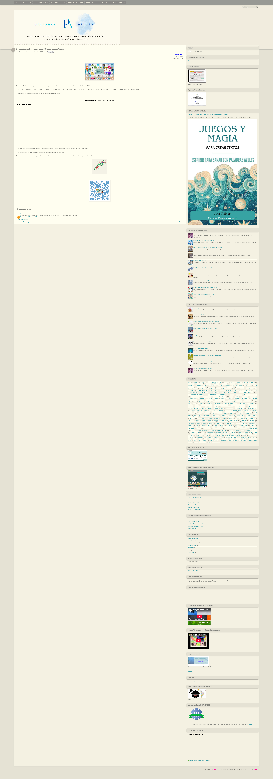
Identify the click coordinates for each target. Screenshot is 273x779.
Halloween (229, 398)
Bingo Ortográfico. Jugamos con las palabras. (203, 240)
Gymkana (222, 398)
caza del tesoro (240, 413)
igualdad (247, 426)
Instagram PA (191, 671)
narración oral (234, 433)
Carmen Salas (22, 51)
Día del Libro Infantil (215, 392)
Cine (205, 385)
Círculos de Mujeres (221, 387)
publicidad (209, 437)
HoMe (17, 2)
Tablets (210, 406)
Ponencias (209, 403)
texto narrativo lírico (233, 440)
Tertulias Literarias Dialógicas (227, 406)
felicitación (190, 425)
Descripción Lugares (192, 388)
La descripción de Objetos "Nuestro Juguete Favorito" (205, 328)
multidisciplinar (201, 433)
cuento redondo (201, 418)
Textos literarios (204, 410)
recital (221, 437)
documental (216, 420)
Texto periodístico (239, 408)
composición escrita (250, 415)
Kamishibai (239, 400)
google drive (244, 425)
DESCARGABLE (240, 387)
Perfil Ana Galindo (192, 60)
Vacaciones (228, 410)
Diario (235, 388)
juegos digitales (243, 428)
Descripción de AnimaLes (199, 335)
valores (195, 442)
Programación (218, 403)
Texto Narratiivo (206, 408)
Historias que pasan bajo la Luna (195, 526)
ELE (224, 392)
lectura (193, 430)
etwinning (211, 423)
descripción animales (250, 418)
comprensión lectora (193, 416)
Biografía (190, 385)
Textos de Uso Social (252, 408)
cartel (231, 413)
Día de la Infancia (214, 390)
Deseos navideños (227, 388)
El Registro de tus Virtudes (199, 260)
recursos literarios (245, 437)
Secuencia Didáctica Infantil (221, 405)
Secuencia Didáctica (206, 405)
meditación (225, 432)
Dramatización (250, 388)
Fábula (236, 396)
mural (208, 433)
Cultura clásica (211, 387)
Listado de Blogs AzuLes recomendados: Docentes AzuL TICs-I (207, 274)
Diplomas (242, 388)
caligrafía (199, 413)
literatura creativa (195, 432)
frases (216, 425)
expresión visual (252, 423)
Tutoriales (221, 410)
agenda (190, 412)
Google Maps (202, 398)
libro (242, 430)
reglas (194, 438)
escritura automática (223, 421)
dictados (197, 420)
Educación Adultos (232, 392)
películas (213, 435)
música (218, 433)
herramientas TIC (228, 427)
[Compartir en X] (52, 52)
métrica (213, 433)
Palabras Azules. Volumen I (194, 521)
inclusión (253, 426)
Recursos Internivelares (193, 507)
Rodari (196, 405)
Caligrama (199, 385)
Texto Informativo (253, 406)
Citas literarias (213, 385)
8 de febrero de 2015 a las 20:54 (28, 216)
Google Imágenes (192, 398)
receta (215, 437)
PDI (254, 401)
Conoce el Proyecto (75, 2)
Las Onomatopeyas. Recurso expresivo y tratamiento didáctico (207, 247)
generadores (229, 425)
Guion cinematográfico (213, 398)
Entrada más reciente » (173, 222)
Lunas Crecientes (192, 528)
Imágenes (237, 398)
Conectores (227, 385)
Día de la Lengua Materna (226, 390)
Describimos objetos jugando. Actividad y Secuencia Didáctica (207, 355)
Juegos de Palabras (220, 400)
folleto (197, 425)
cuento (192, 418)
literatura (255, 430)
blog (256, 412)
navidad (242, 434)
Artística (253, 382)
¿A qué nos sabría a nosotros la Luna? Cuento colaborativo (206, 280)
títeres (250, 440)
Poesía (27, 51)
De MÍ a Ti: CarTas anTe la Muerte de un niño (203, 253)
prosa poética (252, 435)
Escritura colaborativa (250, 395)
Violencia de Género (237, 410)
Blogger (250, 724)
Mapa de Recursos (41, 2)
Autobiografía (191, 383)
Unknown (22, 213)
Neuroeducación (237, 401)
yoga (209, 442)
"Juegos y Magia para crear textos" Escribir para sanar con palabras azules (208, 114)
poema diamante (220, 435)
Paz (194, 403)
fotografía (203, 425)
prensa (244, 435)
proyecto (190, 437)
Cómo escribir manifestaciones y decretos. (203, 233)
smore (231, 438)
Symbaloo (44, 51)
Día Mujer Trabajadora (202, 390)
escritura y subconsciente (248, 421)
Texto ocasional (230, 408)
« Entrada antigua (24, 222)
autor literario (248, 412)
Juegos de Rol (231, 400)
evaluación (219, 423)
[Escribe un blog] (50, 52)
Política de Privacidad (193, 570)
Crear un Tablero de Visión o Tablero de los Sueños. (205, 287)
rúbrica (217, 438)
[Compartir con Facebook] (53, 52)
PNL (189, 403)
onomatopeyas (199, 435)
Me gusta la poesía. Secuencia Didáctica (202, 341)
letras (231, 430)
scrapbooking (225, 438)
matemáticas (218, 432)
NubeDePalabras (247, 401)
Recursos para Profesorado (194, 509)
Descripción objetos (204, 388)
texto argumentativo (203, 440)
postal (238, 435)
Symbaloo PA (91, 2)
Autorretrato (199, 383)
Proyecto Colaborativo (230, 403)
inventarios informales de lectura (231, 428)
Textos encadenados (194, 410)
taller (245, 438)
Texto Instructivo (194, 408)
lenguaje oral (222, 430)
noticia (249, 433)
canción (213, 413)
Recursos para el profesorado (247, 403)
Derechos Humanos (251, 387)
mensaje (240, 432)
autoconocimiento (230, 412)
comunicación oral (216, 416)
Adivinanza (203, 382)
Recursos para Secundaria (194, 504)
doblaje (209, 420)
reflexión (253, 437)
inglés (199, 428)
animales (207, 412)
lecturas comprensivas (202, 430)
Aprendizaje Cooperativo (236, 382)
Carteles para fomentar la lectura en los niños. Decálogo (206, 321)
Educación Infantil (245, 392)
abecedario (246, 410)
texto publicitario (243, 440)
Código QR (230, 387)
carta (225, 413)
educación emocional (232, 420)
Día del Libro (204, 392)
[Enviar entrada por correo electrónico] (47, 51)
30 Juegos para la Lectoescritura (200, 308)
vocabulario (202, 442)
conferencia (224, 416)
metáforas (246, 432)
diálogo (203, 420)
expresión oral (241, 423)
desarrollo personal (239, 418)
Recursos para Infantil (193, 500)
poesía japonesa (230, 435)
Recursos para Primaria (193, 502)
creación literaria (240, 416)
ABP (189, 382)
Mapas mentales (202, 401)
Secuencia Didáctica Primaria (238, 405)
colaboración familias (226, 415)
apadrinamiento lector (217, 412)
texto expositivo (213, 440)
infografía (191, 428)
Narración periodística (228, 401)
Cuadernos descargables (193, 519)
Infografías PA (104, 2)
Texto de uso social (218, 408)
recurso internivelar (33, 51)
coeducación (206, 415)
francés (209, 425)
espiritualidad (191, 423)
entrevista (212, 421)
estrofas (204, 423)
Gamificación (244, 396)
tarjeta (195, 440)
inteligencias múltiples (217, 428)
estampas (198, 423)
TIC (205, 406)
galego (221, 425)
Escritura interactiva (207, 396)
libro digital (248, 430)
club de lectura (197, 415)
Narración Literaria (217, 401)
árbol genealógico (216, 442)
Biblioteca (224, 383)
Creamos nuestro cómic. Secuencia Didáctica (203, 361)
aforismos (254, 410)
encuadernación (191, 421)
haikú (213, 426)
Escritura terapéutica (220, 397)
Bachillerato (208, 383)
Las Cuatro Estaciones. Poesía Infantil (196, 523)
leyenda (237, 430)
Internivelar (254, 398)
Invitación (202, 400)
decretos (231, 418)
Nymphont (255, 769)
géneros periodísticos (205, 426)
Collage (220, 385)
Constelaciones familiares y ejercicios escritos (203, 294)
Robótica (190, 405)
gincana (236, 425)
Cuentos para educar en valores (200, 348)
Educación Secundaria (216, 395)
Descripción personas (215, 388)
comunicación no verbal (205, 416)
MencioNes (27, 2)
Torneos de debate (212, 410)
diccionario (190, 420)
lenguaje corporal (212, 430)
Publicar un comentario (23, 219)
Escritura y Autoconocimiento (194, 497)
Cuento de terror (201, 387)
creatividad (248, 416)
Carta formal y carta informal (199, 314)
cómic (224, 418)
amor (195, 412)
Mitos (209, 401)
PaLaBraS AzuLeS (214, 769)
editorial (222, 420)
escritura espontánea (234, 421)
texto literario (223, 440)
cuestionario (209, 418)
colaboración (215, 415)
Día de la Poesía (246, 390)
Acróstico (196, 382)
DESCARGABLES (119, 2)
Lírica (195, 401)
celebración (248, 413)
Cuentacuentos (248, 385)
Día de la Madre (237, 390)
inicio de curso (207, 428)
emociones (252, 420)
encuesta (200, 421)
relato (200, 438)
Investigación (194, 400)
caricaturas (219, 413)
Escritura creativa (195, 396)
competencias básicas (238, 415)
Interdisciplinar (245, 398)
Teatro (216, 406)
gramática (253, 425)
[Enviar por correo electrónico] (49, 52)
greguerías (190, 426)
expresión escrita (229, 423)
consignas (231, 416)
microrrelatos (254, 432)
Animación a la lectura (214, 382)
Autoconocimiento (58, 2)
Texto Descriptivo (240, 406)
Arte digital (246, 382)
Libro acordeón (247, 400)
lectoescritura (253, 428)
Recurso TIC (39, 51)
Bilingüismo (232, 383)
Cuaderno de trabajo (237, 385)
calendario (192, 413)
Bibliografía (216, 383)
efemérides (243, 420)
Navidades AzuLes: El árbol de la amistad (202, 267)
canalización (206, 413)
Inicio (97, 222)
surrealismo (238, 438)
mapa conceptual (210, 432)
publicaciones (200, 437)
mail (203, 432)
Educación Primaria (195, 395)
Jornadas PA (209, 400)
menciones (232, 432)
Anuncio (226, 382)
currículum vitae (217, 418)
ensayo (206, 421)
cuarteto (255, 416)
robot (206, 438)
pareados (206, 435)
